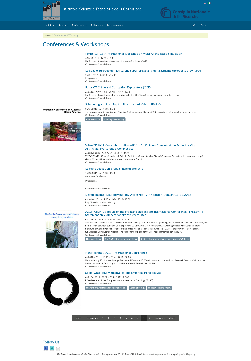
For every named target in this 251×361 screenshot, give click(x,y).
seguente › (160, 318)
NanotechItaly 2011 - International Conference (116, 252)
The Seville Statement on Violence (121, 239)
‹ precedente (92, 318)
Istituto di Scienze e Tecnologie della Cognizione (102, 9)
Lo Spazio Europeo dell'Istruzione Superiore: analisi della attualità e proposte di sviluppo (143, 70)
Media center (78, 25)
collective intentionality (159, 287)
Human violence (93, 239)
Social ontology (137, 287)
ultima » (173, 318)
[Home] (52, 10)
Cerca (203, 25)
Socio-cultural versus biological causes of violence (165, 239)
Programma (91, 78)
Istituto (49, 25)
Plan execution (93, 119)
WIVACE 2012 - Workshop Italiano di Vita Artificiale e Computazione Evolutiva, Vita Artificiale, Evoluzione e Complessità (140, 147)
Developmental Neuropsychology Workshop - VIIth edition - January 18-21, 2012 (138, 194)
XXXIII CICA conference (149, 225)
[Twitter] (52, 348)
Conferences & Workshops (98, 64)
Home (48, 35)
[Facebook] (45, 348)
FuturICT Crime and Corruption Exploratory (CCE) (118, 87)
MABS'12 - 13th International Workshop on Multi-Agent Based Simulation (133, 53)
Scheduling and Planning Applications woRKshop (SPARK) (123, 104)
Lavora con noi (114, 25)
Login (193, 25)
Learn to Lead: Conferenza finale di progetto (114, 168)
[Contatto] (58, 348)
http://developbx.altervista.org (100, 202)
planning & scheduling (114, 119)
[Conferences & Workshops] (205, 3)
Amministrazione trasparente (151, 354)
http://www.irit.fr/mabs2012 (133, 61)
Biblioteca (96, 25)
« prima (77, 318)
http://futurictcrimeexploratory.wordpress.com (156, 95)
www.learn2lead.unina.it (96, 176)
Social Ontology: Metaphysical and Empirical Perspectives (123, 272)
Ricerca (62, 25)
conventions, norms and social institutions (106, 287)
